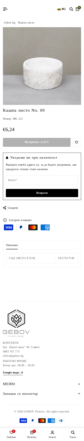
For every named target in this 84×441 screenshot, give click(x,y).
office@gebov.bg (13, 355)
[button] (76, 142)
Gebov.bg (9, 22)
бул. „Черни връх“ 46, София (21, 347)
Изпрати (42, 192)
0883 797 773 (11, 351)
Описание (12, 245)
